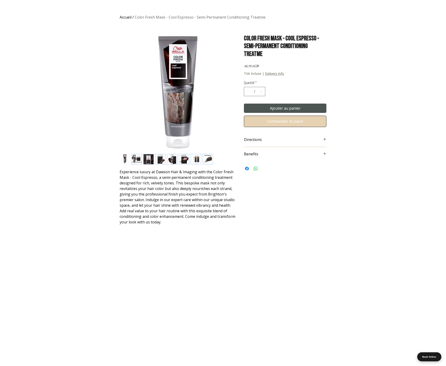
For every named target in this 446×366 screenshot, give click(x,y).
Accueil (125, 17)
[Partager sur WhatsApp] (256, 168)
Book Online (429, 357)
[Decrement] (248, 91)
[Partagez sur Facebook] (247, 168)
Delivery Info (274, 73)
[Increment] (261, 91)
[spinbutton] (254, 91)
